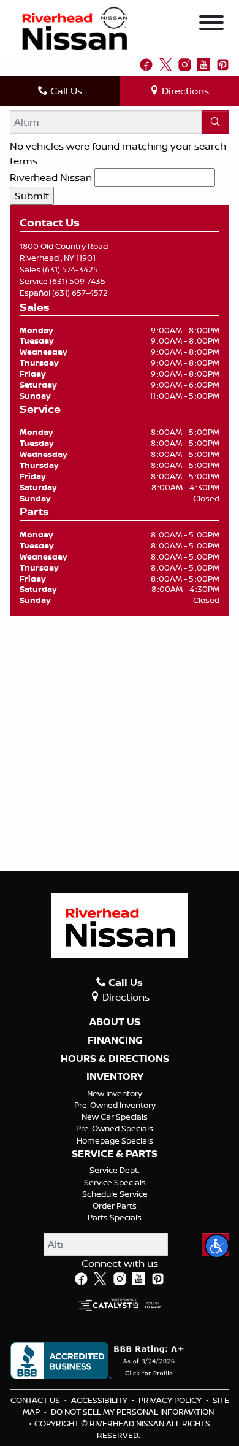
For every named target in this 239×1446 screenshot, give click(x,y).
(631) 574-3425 (70, 269)
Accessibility (100, 1400)
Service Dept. (114, 1169)
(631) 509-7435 (77, 281)
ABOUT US (114, 1022)
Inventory (114, 1076)
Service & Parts (114, 1153)
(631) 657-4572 (80, 292)
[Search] (215, 122)
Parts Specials (115, 1217)
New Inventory (114, 1093)
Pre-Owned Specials (114, 1128)
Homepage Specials (115, 1140)
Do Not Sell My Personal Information (132, 1411)
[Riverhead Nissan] (75, 27)
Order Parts (115, 1205)
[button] (217, 1246)
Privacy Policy (170, 1400)
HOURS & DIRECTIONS (115, 1058)
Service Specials (115, 1182)
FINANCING (115, 1040)
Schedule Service (115, 1193)
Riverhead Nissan (51, 177)
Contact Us (36, 1400)
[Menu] (211, 24)
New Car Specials (115, 1116)
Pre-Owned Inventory (115, 1104)
